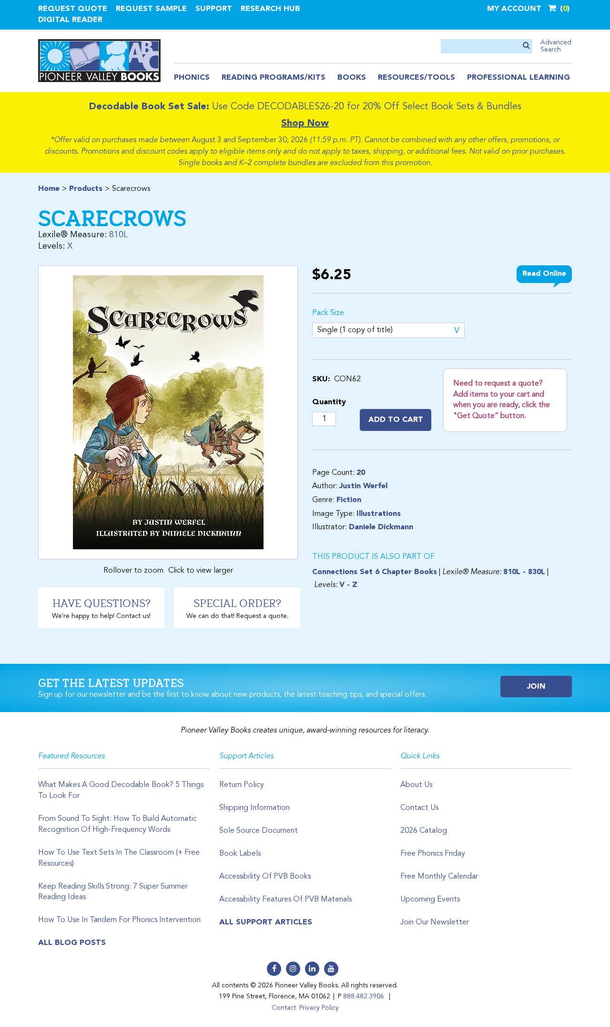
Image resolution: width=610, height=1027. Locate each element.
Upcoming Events (430, 899)
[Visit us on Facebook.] (274, 969)
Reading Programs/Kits (273, 78)
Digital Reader (70, 20)
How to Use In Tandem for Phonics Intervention (119, 920)
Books (351, 78)
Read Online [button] (544, 274)
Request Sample (151, 9)
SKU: (321, 379)
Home (49, 189)
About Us (416, 785)
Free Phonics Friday (432, 854)
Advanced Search (555, 46)
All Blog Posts (72, 943)
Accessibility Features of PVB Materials (285, 899)
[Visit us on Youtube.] (331, 969)
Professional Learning (518, 78)
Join (536, 687)
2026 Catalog (423, 831)
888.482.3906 (363, 996)
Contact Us (419, 808)
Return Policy (241, 785)
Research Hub (270, 9)
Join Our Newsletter (434, 922)
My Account (514, 9)
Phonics (192, 78)
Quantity (329, 402)
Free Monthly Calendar (439, 876)
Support (213, 9)
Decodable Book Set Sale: (149, 107)
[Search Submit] (526, 46)
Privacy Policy (319, 1008)
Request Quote (72, 9)
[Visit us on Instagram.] (293, 969)
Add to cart (395, 420)
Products (85, 189)
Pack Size (328, 313)
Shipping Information (254, 808)
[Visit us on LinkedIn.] (312, 969)
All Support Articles (265, 922)
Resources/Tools (416, 78)
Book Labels (240, 854)
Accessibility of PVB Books (265, 876)
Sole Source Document (258, 831)
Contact (284, 1008)
